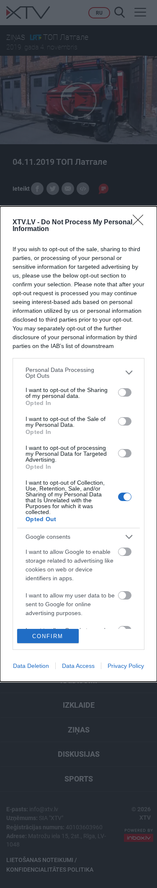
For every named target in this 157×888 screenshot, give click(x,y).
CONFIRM (47, 636)
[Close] (141, 223)
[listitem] (78, 373)
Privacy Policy (126, 665)
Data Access (78, 665)
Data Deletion (31, 665)
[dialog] (78, 444)
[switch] (124, 392)
